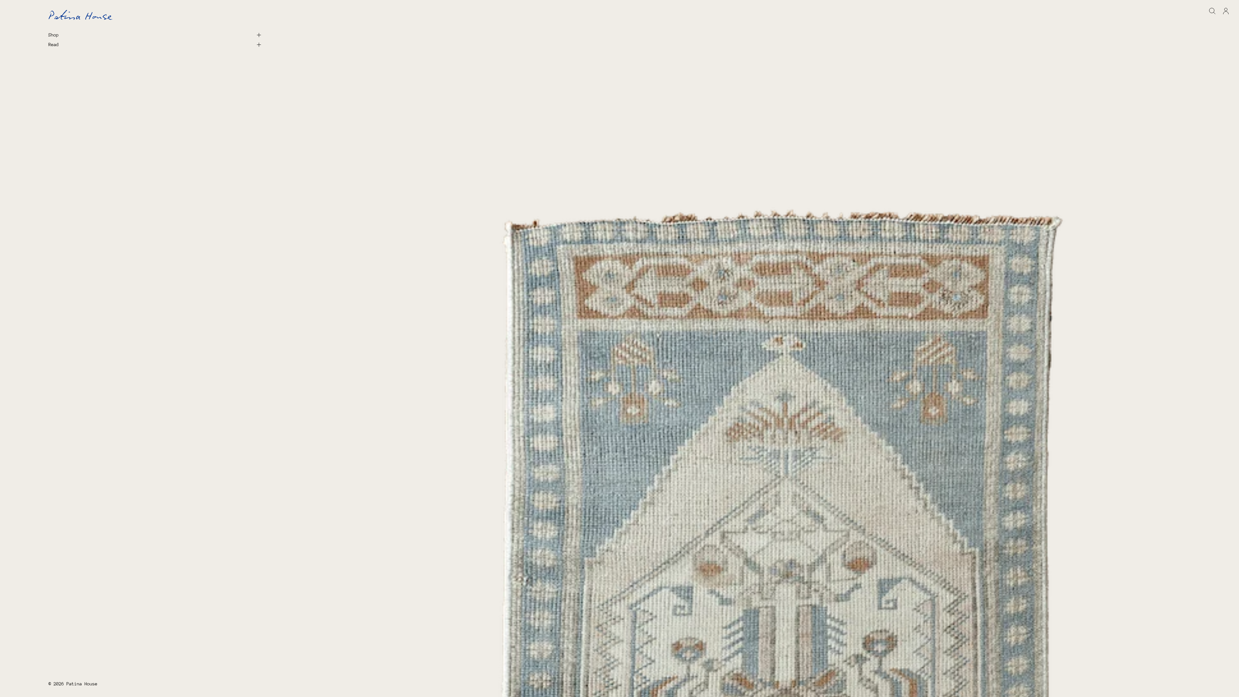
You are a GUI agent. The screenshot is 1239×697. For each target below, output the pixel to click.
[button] (1212, 11)
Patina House (81, 683)
